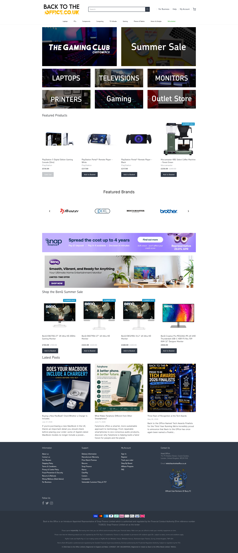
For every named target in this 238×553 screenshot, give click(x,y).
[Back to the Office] (61, 9)
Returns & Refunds (49, 476)
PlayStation (47, 165)
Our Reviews (46, 460)
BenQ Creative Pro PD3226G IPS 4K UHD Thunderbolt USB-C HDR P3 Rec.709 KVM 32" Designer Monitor (178, 339)
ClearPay (85, 473)
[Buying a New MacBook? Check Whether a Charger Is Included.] (66, 388)
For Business (164, 9)
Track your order (127, 460)
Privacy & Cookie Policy (50, 470)
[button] (49, 211)
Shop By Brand (126, 463)
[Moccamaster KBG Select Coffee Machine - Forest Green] (178, 139)
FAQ (122, 470)
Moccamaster (167, 165)
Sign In (123, 454)
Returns (85, 463)
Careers (84, 476)
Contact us (46, 457)
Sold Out (47, 174)
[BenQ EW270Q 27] (59, 315)
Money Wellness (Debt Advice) (53, 479)
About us (45, 454)
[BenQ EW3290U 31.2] (138, 315)
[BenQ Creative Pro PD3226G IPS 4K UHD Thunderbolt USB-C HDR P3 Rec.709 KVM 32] (178, 315)
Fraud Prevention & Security (52, 473)
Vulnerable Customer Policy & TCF (94, 482)
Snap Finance (87, 467)
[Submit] (147, 9)
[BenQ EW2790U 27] (99, 315)
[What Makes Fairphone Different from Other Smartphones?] (119, 388)
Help (175, 9)
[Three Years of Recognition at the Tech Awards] (172, 388)
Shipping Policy (47, 463)
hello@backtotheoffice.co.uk (176, 464)
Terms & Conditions (49, 467)
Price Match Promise (89, 460)
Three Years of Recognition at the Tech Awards (167, 416)
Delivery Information (89, 454)
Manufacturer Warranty (90, 457)
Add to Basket (89, 174)
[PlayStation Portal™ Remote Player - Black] (138, 139)
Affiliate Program (127, 467)
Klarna (84, 470)
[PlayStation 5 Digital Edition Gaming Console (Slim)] (59, 139)
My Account (185, 9)
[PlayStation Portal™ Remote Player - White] (99, 139)
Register (124, 457)
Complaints (86, 479)
